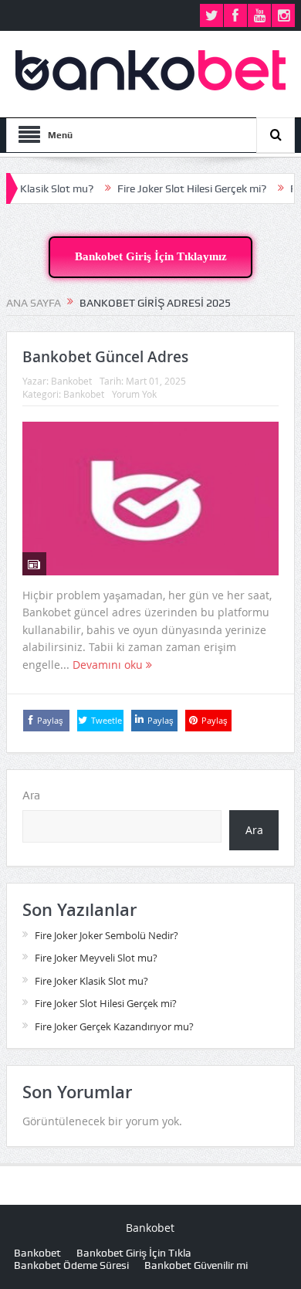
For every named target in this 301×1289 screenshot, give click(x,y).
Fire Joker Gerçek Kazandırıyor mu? (114, 1026)
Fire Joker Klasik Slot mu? (91, 981)
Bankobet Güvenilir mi (196, 1265)
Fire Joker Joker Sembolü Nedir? (106, 935)
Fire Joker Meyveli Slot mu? (96, 958)
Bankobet (71, 381)
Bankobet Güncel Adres (105, 357)
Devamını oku (109, 664)
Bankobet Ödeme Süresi (71, 1265)
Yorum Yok (134, 394)
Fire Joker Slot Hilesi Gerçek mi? (180, 188)
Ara (31, 795)
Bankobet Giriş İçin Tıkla (133, 1253)
